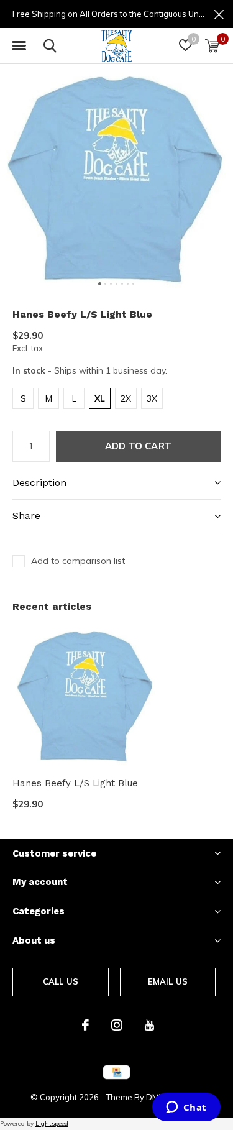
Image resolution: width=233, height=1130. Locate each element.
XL (99, 398)
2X (126, 398)
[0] (212, 45)
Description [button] (39, 483)
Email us (168, 981)
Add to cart (138, 446)
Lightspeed (51, 1123)
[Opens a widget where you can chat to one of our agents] (186, 1108)
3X (152, 398)
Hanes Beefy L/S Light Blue (75, 783)
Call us (60, 981)
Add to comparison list (78, 560)
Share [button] (26, 515)
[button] (18, 46)
